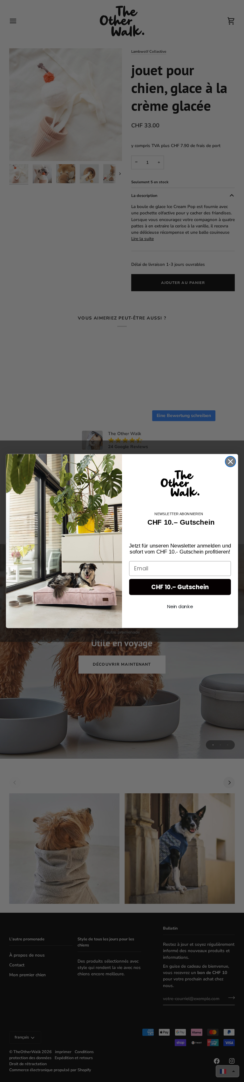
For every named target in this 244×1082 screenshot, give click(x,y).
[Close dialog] (230, 461)
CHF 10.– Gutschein (180, 587)
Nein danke (180, 606)
